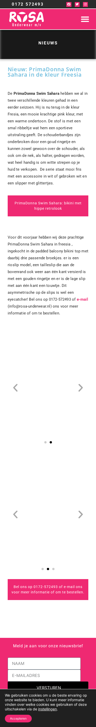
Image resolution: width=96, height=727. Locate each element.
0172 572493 (28, 4)
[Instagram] (85, 4)
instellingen (47, 709)
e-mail (82, 299)
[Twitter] (77, 4)
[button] (84, 19)
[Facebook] (68, 4)
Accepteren (18, 718)
